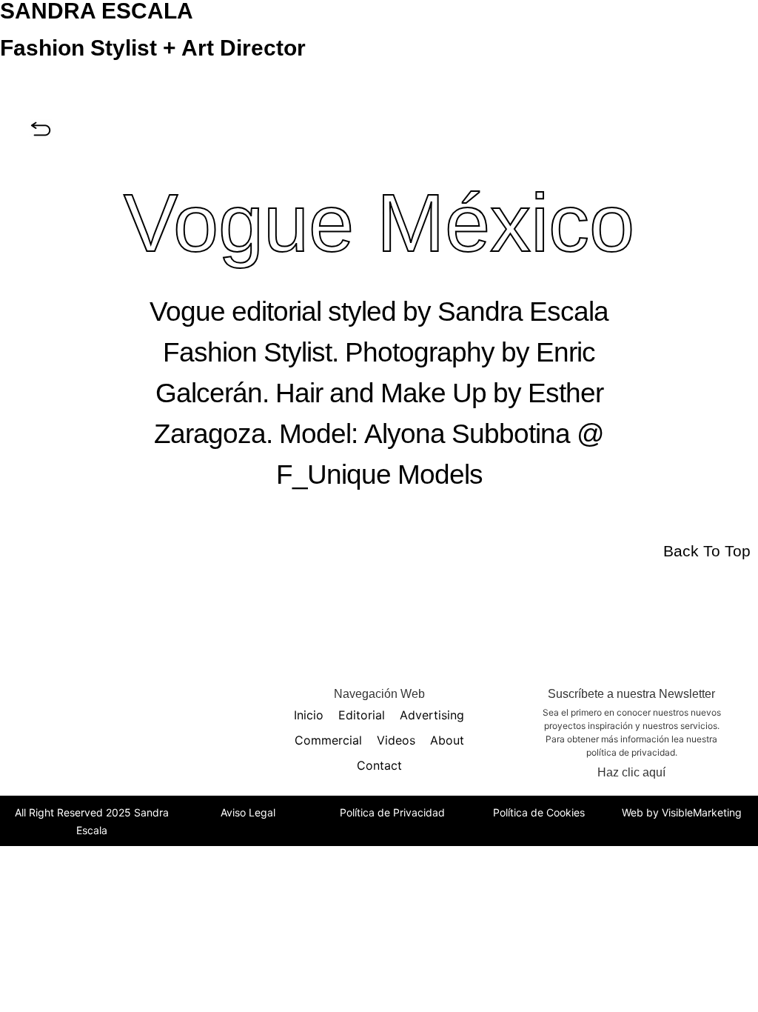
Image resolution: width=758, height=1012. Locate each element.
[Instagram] (76, 699)
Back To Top (707, 550)
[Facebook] (109, 699)
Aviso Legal (248, 812)
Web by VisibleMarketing (682, 812)
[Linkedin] (143, 699)
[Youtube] (176, 699)
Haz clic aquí (631, 772)
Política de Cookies (539, 812)
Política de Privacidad (392, 812)
